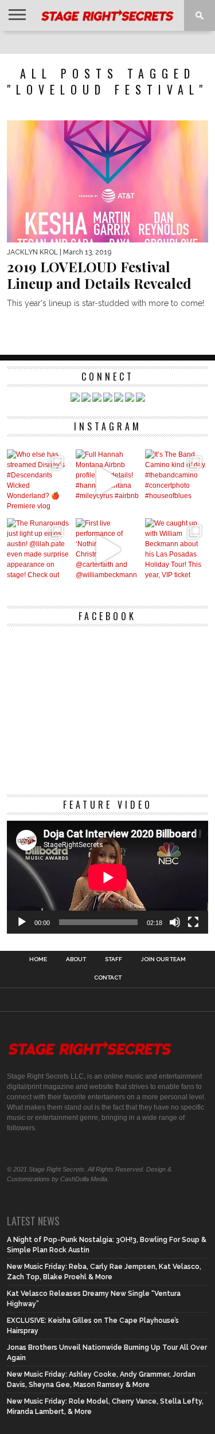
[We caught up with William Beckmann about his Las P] (177, 550)
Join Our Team (163, 959)
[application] (108, 877)
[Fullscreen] (193, 922)
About (76, 959)
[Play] (22, 922)
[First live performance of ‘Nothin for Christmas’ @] (107, 550)
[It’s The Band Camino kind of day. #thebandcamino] (177, 481)
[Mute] (175, 922)
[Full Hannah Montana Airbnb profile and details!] (107, 481)
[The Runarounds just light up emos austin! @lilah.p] (39, 550)
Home (38, 959)
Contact (108, 978)
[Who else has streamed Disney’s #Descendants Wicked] (39, 481)
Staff (113, 959)
